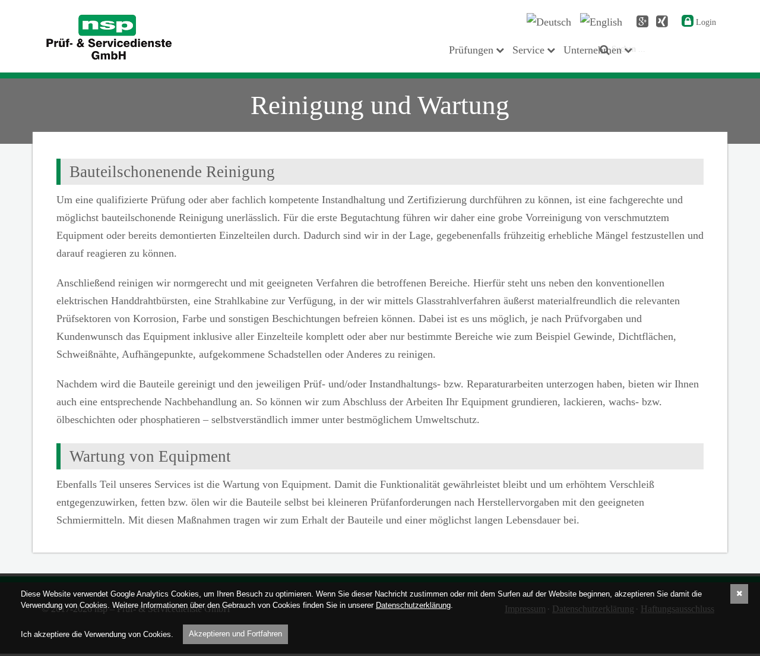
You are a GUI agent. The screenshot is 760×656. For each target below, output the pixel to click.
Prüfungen (471, 50)
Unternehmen (592, 50)
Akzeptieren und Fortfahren (235, 633)
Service (528, 50)
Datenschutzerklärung (413, 605)
